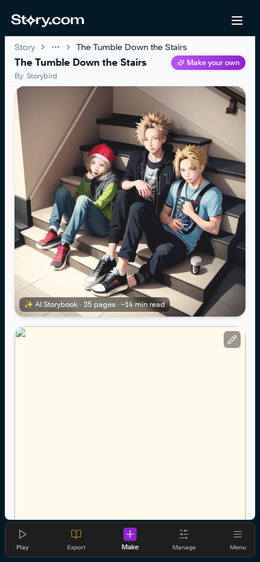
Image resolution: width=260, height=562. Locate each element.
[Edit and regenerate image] (232, 339)
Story (25, 47)
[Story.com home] (47, 20)
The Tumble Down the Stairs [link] (131, 47)
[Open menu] (237, 20)
